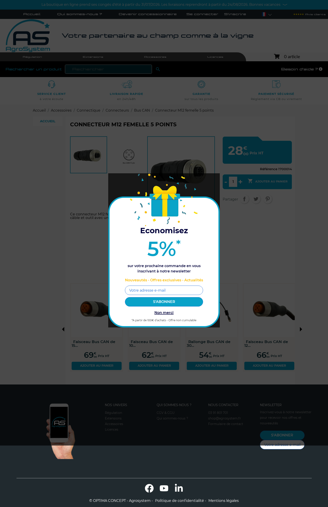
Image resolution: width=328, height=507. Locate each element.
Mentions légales (223, 501)
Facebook (149, 488)
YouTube (164, 488)
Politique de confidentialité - (180, 501)
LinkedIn (178, 488)
